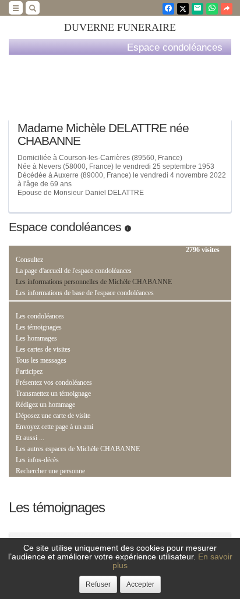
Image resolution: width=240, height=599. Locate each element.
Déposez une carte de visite (53, 416)
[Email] (197, 9)
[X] (183, 9)
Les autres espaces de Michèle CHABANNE (78, 449)
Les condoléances (40, 316)
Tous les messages (41, 360)
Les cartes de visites (43, 349)
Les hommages (36, 338)
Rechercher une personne (50, 471)
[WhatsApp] (212, 9)
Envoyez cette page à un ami (54, 427)
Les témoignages (39, 327)
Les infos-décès (37, 460)
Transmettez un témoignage (53, 393)
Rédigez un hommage (45, 404)
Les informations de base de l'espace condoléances (85, 293)
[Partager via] (226, 9)
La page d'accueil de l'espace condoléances (74, 271)
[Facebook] (168, 9)
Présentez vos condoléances (54, 382)
